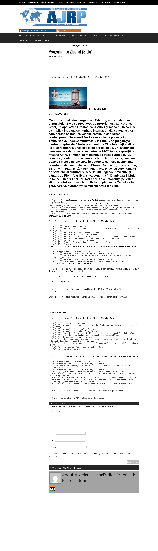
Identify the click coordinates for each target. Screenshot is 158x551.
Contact (60, 2)
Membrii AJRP (81, 2)
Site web (52, 447)
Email (52, 440)
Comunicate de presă (47, 2)
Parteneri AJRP (94, 2)
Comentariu (54, 411)
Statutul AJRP (106, 2)
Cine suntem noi (33, 2)
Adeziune (22, 2)
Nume (52, 433)
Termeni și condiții (119, 2)
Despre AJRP (70, 2)
